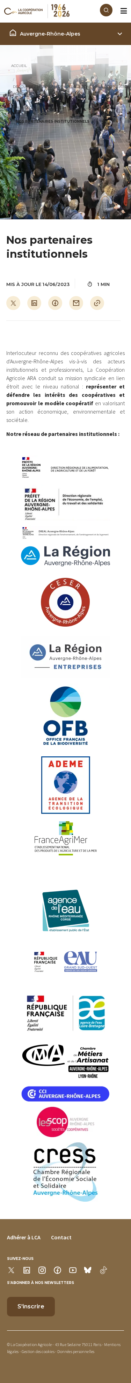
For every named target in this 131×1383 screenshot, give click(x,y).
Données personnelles (75, 1351)
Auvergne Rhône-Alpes (40, 107)
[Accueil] (52, 11)
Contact (61, 1237)
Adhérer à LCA (24, 1237)
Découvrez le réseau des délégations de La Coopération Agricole (71, 90)
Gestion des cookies (38, 1351)
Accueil (19, 65)
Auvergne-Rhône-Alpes (50, 34)
